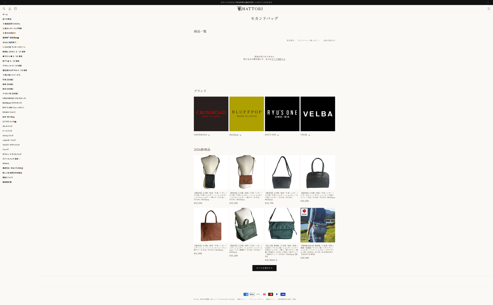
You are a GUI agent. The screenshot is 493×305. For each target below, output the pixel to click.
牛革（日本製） (8, 79)
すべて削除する (278, 59)
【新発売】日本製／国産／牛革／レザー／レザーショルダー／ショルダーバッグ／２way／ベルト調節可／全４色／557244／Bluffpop (246, 249)
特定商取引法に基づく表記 (287, 299)
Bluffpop (234, 134)
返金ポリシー (241, 299)
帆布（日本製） (8, 89)
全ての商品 (7, 19)
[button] (489, 9)
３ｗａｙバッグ (8, 135)
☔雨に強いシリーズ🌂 (12, 75)
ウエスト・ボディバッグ (11, 145)
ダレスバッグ (7, 126)
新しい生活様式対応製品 (12, 173)
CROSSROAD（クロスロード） (14, 98)
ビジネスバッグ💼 (9, 121)
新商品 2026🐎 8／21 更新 (14, 51)
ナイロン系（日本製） (11, 93)
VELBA (304, 134)
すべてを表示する (264, 268)
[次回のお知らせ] (488, 2)
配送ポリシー (270, 299)
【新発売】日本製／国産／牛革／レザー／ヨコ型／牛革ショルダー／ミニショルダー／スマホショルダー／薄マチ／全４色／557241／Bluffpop (246, 196)
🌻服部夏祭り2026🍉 (11, 23)
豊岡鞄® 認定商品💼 (11, 37)
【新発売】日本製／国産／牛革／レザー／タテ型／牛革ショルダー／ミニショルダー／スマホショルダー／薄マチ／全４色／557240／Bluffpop (210, 196)
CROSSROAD (200, 134)
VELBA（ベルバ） (9, 112)
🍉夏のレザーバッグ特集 (12, 28)
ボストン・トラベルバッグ (12, 154)
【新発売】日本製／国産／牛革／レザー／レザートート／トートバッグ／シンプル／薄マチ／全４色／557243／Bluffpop (210, 248)
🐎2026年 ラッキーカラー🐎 (14, 47)
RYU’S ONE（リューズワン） (13, 107)
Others (6, 163)
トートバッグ (7, 131)
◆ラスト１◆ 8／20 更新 (12, 56)
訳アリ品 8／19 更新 (11, 61)
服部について (8, 177)
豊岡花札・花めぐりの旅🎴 (13, 168)
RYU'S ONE (270, 134)
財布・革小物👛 (9, 117)
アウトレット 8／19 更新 (12, 65)
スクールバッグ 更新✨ (12, 159)
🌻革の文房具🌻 (9, 33)
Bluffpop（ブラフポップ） (12, 103)
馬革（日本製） (8, 84)
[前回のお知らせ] (5, 2)
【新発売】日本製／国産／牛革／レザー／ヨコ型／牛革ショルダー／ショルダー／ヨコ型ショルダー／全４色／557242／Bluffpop (281, 196)
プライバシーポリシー (256, 299)
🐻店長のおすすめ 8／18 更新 (15, 70)
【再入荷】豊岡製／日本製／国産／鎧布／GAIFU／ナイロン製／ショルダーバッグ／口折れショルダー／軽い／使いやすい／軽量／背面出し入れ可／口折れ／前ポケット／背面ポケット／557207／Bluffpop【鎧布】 (281, 251)
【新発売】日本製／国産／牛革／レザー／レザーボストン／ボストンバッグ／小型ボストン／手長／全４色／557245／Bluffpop (318, 195)
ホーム (5, 14)
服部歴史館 (7, 182)
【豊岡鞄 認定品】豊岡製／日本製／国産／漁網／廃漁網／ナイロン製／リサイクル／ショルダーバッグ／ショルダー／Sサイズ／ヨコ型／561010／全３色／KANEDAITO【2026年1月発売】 (317, 250)
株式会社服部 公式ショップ (209, 299)
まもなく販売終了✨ (10, 42)
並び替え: (291, 40)
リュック (6, 149)
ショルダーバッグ (9, 140)
